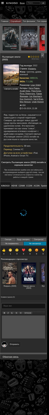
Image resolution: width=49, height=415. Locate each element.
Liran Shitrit (36, 85)
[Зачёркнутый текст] (16, 312)
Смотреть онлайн (11, 89)
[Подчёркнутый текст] (12, 312)
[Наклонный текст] (8, 312)
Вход (22, 3)
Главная (4, 21)
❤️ (23, 251)
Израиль (32, 68)
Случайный (16, 21)
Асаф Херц (25, 91)
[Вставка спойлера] (28, 312)
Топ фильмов (29, 21)
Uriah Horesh (38, 102)
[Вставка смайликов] (21, 312)
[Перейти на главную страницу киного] (12, 3)
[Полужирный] (4, 312)
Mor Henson (25, 102)
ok (43, 3)
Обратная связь (11, 357)
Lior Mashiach (35, 96)
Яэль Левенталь (27, 93)
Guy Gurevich (26, 99)
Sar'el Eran (38, 99)
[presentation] (3, 37)
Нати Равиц (34, 88)
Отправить (14, 344)
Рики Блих (36, 91)
